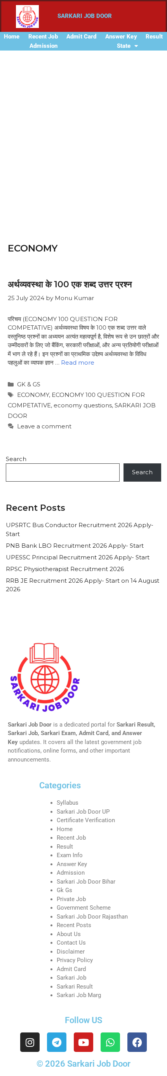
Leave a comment (44, 426)
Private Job (71, 899)
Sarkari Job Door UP (83, 811)
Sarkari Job (71, 977)
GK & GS (28, 384)
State (124, 45)
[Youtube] (83, 1042)
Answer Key (121, 36)
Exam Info (70, 855)
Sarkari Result (75, 986)
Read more (77, 362)
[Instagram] (30, 1042)
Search (16, 459)
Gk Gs (64, 890)
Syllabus (67, 802)
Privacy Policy (75, 960)
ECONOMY (33, 394)
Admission (43, 45)
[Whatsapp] (110, 1042)
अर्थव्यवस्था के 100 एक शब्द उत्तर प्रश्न (70, 284)
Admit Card (81, 36)
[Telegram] (56, 1042)
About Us (69, 934)
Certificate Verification (86, 820)
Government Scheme (84, 907)
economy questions (83, 405)
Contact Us (71, 942)
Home (11, 36)
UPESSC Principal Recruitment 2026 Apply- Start (78, 557)
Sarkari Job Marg (79, 995)
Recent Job (43, 36)
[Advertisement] (83, 138)
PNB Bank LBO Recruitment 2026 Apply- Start (75, 545)
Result (154, 36)
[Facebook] (137, 1042)
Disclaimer (71, 951)
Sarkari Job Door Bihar (86, 881)
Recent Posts (74, 925)
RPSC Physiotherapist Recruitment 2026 (65, 569)
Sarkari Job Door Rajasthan (92, 916)
